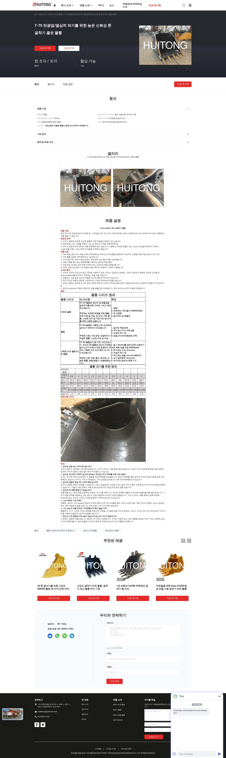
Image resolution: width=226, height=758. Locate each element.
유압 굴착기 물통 (112, 531)
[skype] (72, 635)
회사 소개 (85, 704)
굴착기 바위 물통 (55, 14)
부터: (110, 653)
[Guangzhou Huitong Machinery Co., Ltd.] (42, 4)
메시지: (111, 623)
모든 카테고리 (118, 720)
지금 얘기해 (44, 48)
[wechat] (64, 635)
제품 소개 (43, 14)
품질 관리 (85, 714)
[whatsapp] (57, 635)
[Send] (219, 754)
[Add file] (174, 754)
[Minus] (219, 696)
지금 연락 (114, 681)
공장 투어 (85, 709)
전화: (110, 667)
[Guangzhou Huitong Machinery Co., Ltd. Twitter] (43, 724)
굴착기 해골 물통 (119, 715)
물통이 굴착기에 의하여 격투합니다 (60, 531)
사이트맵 (98, 749)
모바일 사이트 (111, 749)
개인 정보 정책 (126, 749)
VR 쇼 (101, 5)
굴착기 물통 (117, 710)
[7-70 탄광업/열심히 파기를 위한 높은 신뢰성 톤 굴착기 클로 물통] (165, 45)
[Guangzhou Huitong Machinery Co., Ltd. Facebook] (37, 724)
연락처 (84, 719)
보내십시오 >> (154, 737)
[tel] (79, 635)
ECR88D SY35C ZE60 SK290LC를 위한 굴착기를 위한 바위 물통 (53, 588)
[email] (50, 635)
